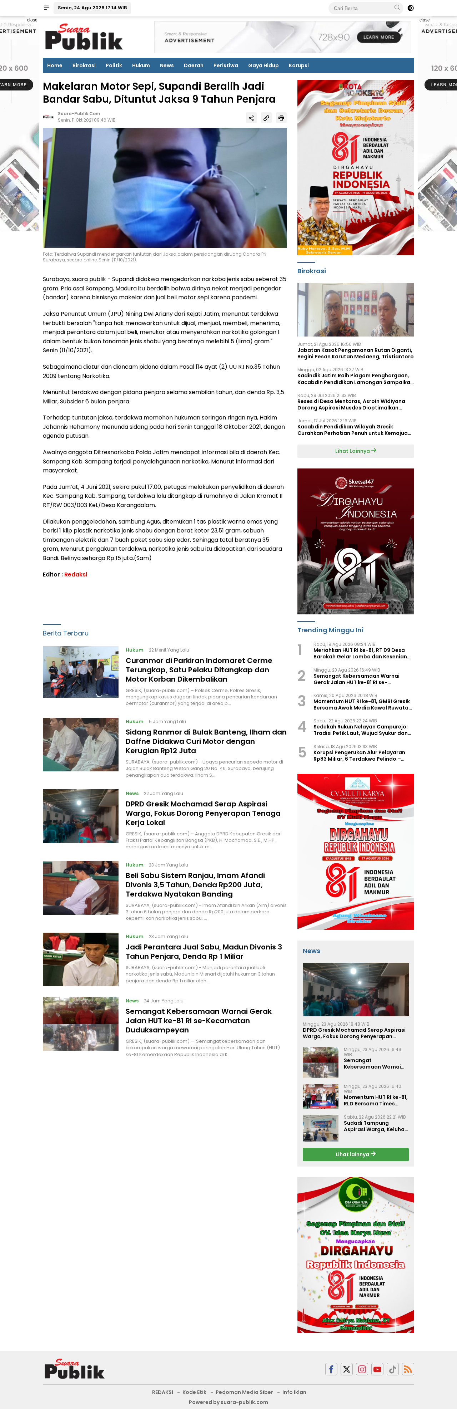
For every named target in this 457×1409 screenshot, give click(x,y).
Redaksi (75, 574)
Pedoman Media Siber (244, 1392)
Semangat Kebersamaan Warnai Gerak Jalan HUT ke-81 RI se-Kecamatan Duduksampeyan (199, 1021)
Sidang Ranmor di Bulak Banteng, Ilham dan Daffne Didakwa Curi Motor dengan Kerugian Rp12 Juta (206, 741)
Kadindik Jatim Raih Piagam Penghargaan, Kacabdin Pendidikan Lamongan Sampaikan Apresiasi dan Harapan (355, 378)
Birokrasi (84, 65)
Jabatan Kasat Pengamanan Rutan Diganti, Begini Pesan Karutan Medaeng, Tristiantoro (355, 353)
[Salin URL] (266, 118)
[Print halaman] (281, 118)
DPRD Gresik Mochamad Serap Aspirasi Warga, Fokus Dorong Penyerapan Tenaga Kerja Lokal (203, 813)
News (167, 65)
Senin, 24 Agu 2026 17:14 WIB (92, 7)
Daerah (194, 65)
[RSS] (408, 1369)
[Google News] (393, 1369)
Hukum (141, 65)
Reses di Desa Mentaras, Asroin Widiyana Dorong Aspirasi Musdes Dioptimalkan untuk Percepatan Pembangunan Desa (351, 404)
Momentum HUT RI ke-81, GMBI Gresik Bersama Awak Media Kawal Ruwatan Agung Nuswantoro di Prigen (362, 704)
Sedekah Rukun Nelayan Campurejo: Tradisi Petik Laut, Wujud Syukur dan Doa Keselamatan (360, 729)
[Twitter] (347, 1369)
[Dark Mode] (410, 8)
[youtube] (377, 1369)
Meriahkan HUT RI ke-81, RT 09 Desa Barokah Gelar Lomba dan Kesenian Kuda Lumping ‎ (360, 653)
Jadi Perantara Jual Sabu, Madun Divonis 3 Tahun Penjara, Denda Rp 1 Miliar (204, 952)
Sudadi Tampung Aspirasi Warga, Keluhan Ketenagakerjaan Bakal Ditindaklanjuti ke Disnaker (376, 1126)
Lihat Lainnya (353, 451)
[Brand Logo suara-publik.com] (84, 36)
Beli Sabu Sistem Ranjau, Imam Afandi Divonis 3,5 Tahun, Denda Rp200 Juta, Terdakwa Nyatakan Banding (195, 885)
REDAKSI (162, 1392)
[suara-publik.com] (75, 1368)
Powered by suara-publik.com (228, 1402)
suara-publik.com (79, 114)
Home (54, 65)
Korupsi (299, 65)
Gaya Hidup (263, 65)
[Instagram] (362, 1369)
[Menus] (46, 8)
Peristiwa (226, 65)
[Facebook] (331, 1369)
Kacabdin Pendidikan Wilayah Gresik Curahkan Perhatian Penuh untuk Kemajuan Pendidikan (354, 429)
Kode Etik (194, 1392)
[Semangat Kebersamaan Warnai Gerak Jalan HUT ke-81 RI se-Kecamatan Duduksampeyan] (81, 1027)
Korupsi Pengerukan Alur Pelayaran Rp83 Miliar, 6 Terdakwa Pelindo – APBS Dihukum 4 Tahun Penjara (359, 755)
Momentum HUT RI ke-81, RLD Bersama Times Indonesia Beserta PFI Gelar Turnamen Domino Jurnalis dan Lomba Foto (376, 1100)
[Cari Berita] (397, 8)
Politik (114, 65)
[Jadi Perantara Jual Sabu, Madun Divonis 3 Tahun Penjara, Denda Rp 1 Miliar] (81, 959)
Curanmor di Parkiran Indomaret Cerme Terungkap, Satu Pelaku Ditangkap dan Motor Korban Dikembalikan (199, 670)
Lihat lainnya (353, 1154)
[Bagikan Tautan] (251, 118)
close (32, 20)
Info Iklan (294, 1392)
